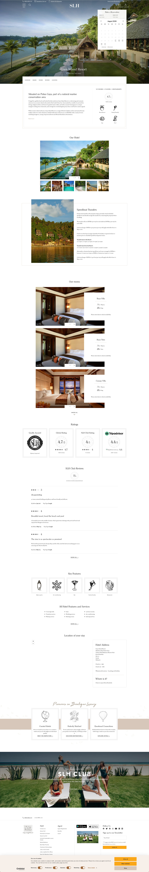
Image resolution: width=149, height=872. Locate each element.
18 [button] (108, 37)
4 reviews (87, 452)
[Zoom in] (33, 641)
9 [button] (101, 34)
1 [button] (122, 27)
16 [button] (101, 37)
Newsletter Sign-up (41, 1)
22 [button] (122, 37)
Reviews (47, 80)
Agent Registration (62, 828)
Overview (27, 80)
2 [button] (101, 30)
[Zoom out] (33, 643)
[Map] (74, 663)
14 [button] (119, 34)
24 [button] (105, 41)
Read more (31, 118)
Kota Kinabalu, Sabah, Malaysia (74, 73)
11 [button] (108, 34)
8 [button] (122, 30)
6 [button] (115, 30)
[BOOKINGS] (119, 5)
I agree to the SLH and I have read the (114, 843)
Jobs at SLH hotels (44, 849)
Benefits (60, 831)
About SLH (42, 831)
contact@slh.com (38, 817)
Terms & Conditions (118, 842)
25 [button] (108, 41)
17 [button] (105, 37)
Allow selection (125, 863)
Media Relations (44, 842)
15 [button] (122, 34)
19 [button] (112, 37)
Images (35, 80)
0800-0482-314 (28, 1)
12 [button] (112, 34)
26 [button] (112, 41)
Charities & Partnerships (46, 847)
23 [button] (101, 41)
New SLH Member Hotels (46, 854)
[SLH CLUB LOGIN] (125, 5)
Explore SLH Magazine (56, 1)
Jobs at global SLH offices (46, 852)
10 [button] (105, 34)
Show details (91, 867)
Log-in (59, 833)
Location (54, 80)
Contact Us (42, 828)
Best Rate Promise (44, 844)
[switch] (55, 867)
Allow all (125, 859)
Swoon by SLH (43, 836)
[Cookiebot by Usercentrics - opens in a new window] (20, 869)
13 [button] (115, 34)
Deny (125, 868)
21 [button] (119, 37)
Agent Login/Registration (114, 1)
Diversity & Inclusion (45, 833)
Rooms (41, 80)
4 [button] (108, 30)
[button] (101, 21)
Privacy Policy (112, 844)
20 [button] (115, 37)
